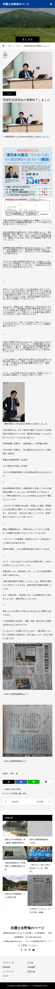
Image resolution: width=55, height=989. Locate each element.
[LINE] (34, 782)
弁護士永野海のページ (16, 4)
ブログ (9, 93)
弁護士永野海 (16, 789)
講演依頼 (6, 967)
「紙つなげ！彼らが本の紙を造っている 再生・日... (40, 868)
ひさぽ (30, 963)
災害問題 (14, 793)
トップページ (8, 971)
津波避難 (31, 967)
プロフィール (8, 963)
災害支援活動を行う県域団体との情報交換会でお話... (15, 866)
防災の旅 (31, 971)
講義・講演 (22, 793)
